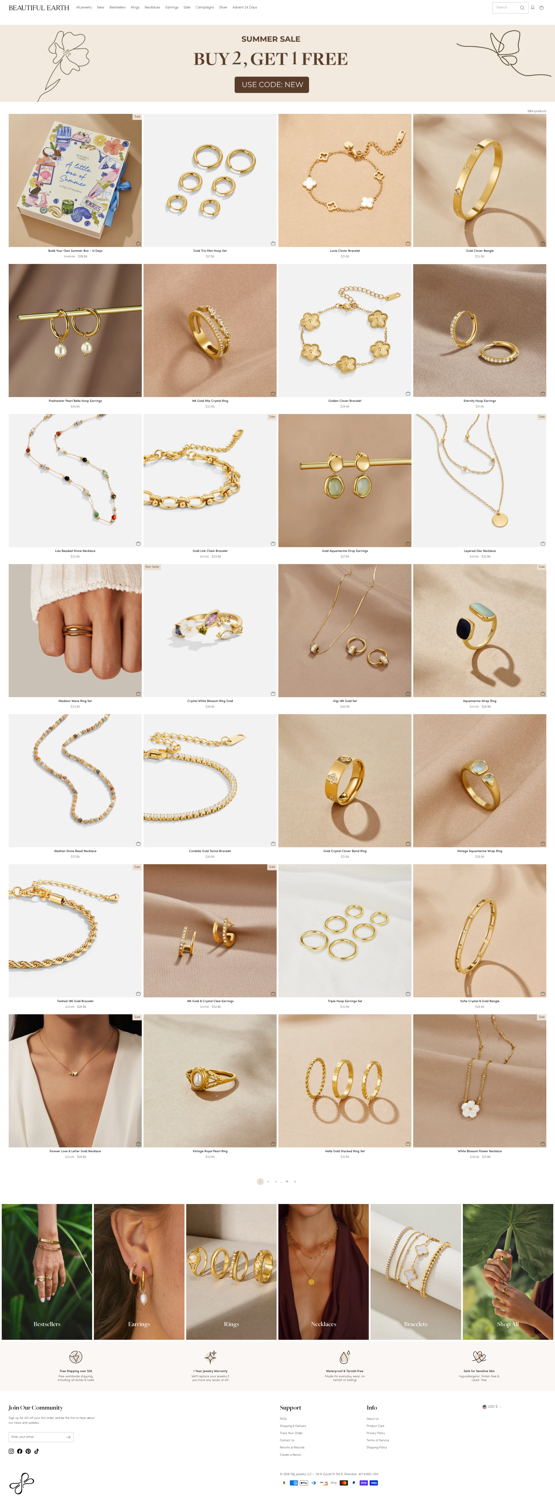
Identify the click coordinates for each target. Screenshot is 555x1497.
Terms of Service (378, 1440)
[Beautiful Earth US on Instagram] (11, 1451)
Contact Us (287, 1440)
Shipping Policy (377, 1447)
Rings (135, 7)
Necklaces (152, 7)
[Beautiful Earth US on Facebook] (19, 1451)
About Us (373, 1419)
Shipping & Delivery (293, 1426)
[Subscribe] (68, 1437)
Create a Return (290, 1455)
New (100, 7)
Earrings (171, 7)
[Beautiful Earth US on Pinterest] (28, 1451)
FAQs (283, 1419)
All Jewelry (84, 7)
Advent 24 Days (245, 7)
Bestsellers (117, 7)
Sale (187, 7)
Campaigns (205, 7)
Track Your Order (291, 1433)
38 (287, 1181)
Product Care (375, 1426)
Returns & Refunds (292, 1447)
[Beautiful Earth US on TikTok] (36, 1451)
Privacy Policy (376, 1433)
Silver (223, 7)
